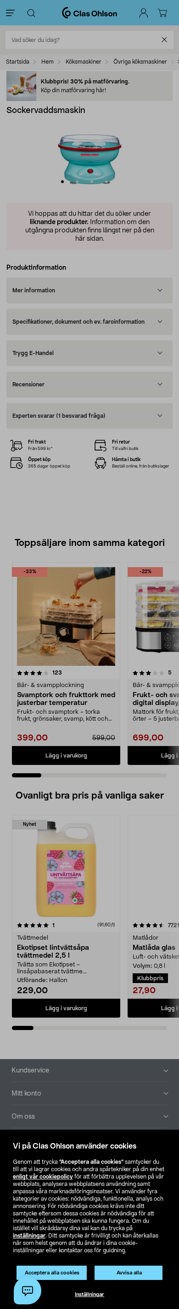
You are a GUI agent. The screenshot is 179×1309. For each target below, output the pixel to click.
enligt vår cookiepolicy (43, 1176)
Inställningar (89, 1294)
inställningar (29, 1235)
